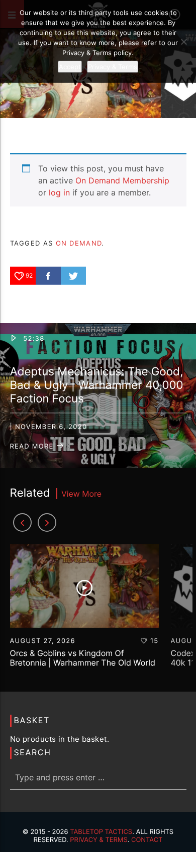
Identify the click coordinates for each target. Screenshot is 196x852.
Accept (70, 67)
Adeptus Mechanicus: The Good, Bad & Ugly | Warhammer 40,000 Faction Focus (96, 385)
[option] (84, 610)
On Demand (79, 243)
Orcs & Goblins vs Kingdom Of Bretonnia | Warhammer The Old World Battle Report (82, 662)
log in (59, 192)
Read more (33, 447)
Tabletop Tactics (101, 832)
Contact (147, 840)
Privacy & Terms (98, 840)
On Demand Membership (122, 180)
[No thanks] (183, 42)
